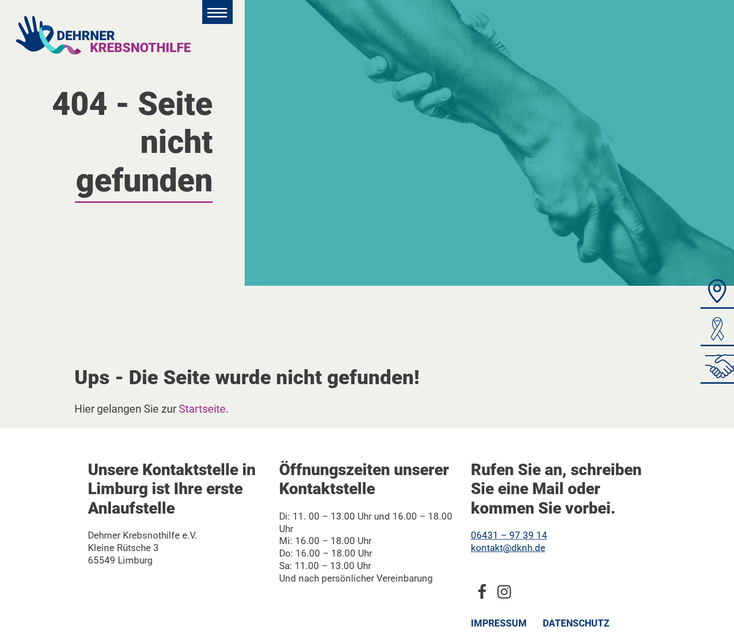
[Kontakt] (717, 294)
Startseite (202, 408)
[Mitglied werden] (717, 369)
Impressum (499, 623)
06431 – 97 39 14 (509, 535)
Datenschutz (576, 623)
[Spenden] (717, 331)
